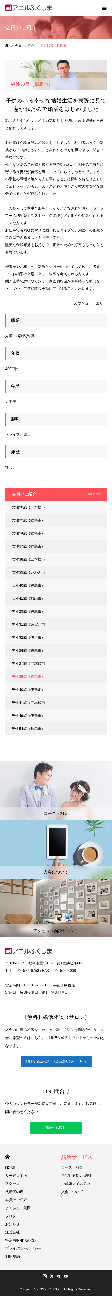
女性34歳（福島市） (28, 533)
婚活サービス (76, 1157)
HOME (7, 1156)
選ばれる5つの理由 (76, 1175)
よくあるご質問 (18, 1208)
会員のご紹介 (16, 1200)
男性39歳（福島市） (28, 676)
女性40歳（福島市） (28, 585)
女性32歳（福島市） (28, 520)
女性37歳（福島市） (28, 546)
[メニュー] (104, 8)
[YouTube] (65, 1276)
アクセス (12, 1184)
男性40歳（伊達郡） (28, 689)
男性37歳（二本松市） (30, 663)
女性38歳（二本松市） (30, 559)
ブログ (10, 1216)
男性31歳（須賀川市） (30, 624)
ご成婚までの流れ (75, 1184)
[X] (51, 1276)
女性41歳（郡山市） (28, 598)
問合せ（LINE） (56, 1127)
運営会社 (12, 1232)
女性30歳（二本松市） (30, 507)
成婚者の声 (14, 1192)
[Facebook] (58, 1276)
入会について (72, 1192)
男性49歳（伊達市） (28, 716)
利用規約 (12, 1256)
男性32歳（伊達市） (28, 637)
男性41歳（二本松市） (30, 702)
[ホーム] (6, 45)
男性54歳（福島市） (28, 729)
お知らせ (12, 1224)
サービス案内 (16, 1175)
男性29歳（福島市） (28, 611)
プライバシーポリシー (23, 1248)
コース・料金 (72, 1167)
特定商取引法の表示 (21, 1240)
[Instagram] (44, 1276)
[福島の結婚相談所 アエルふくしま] (29, 8)
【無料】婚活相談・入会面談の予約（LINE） (56, 1061)
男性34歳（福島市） (28, 650)
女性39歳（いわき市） (30, 572)
